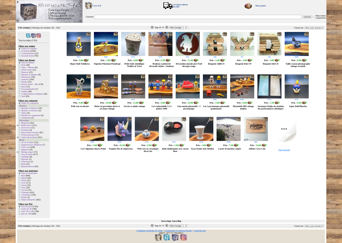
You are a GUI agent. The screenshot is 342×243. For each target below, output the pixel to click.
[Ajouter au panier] (86, 61)
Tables (24, 113)
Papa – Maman (27, 67)
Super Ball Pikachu (298, 106)
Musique (24, 159)
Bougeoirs (25, 123)
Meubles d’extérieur (29, 110)
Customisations (27, 53)
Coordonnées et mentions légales (178, 231)
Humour (24, 72)
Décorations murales (30, 132)
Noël (23, 96)
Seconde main (27, 56)
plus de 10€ (26, 214)
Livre (23, 183)
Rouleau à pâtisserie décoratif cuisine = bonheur (161, 65)
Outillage (25, 157)
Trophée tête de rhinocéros (121, 149)
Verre (23, 187)
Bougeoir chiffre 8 (216, 64)
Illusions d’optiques (29, 74)
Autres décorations (29, 137)
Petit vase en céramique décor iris (148, 150)
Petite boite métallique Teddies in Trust (134, 65)
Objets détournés (28, 200)
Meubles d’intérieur (29, 108)
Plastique (25, 192)
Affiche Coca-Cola (257, 149)
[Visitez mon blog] (28, 37)
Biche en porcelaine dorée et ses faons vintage (107, 107)
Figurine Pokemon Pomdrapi (107, 64)
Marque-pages (27, 152)
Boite (23, 164)
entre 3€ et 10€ (27, 211)
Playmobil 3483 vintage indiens (243, 107)
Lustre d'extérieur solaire (229, 149)
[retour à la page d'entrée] (49, 22)
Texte (23, 65)
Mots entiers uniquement (321, 17)
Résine (24, 197)
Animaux (25, 79)
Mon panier (260, 6)
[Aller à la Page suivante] (284, 141)
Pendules (25, 130)
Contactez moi (200, 231)
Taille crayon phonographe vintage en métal (298, 65)
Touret (24, 185)
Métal (23, 178)
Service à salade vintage (134, 106)
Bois (23, 175)
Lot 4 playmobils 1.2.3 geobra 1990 (162, 107)
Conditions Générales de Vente (149, 231)
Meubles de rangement (30, 115)
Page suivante (284, 150)
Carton (24, 190)
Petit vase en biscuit (80, 106)
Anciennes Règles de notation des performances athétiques (270, 107)
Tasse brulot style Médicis (202, 149)
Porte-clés (25, 147)
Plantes (24, 82)
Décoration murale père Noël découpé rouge (189, 65)
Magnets (24, 149)
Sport (23, 86)
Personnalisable (28, 89)
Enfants (24, 91)
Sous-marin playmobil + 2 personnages (189, 107)
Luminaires (26, 118)
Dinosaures (26, 77)
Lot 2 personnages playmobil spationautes (216, 107)
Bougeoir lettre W (243, 64)
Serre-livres (26, 128)
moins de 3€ (26, 209)
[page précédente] (152, 28)
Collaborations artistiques (32, 94)
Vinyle (23, 180)
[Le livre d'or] (158, 240)
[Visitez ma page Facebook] (33, 37)
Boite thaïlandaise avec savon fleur (175, 150)
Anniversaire (26, 70)
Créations (25, 51)
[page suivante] (166, 28)
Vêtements (25, 161)
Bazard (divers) (27, 166)
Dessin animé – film (29, 84)
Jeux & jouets (27, 154)
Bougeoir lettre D (270, 64)
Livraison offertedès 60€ (180, 5)
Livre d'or (96, 6)
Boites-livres (26, 125)
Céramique (26, 195)
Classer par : (299, 28)
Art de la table (27, 142)
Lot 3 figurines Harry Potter (93, 149)
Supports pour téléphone (31, 145)
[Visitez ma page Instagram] (38, 37)
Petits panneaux (28, 135)
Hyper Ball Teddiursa (80, 64)
